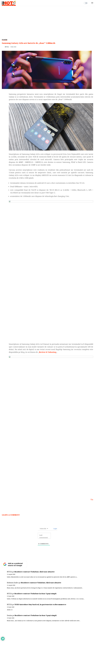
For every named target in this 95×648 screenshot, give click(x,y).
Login (55, 528)
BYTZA (7, 46)
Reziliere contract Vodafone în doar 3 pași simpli (35, 593)
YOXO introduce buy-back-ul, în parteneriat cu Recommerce (40, 604)
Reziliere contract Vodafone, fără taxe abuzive (34, 572)
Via (92, 499)
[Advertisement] (47, 20)
